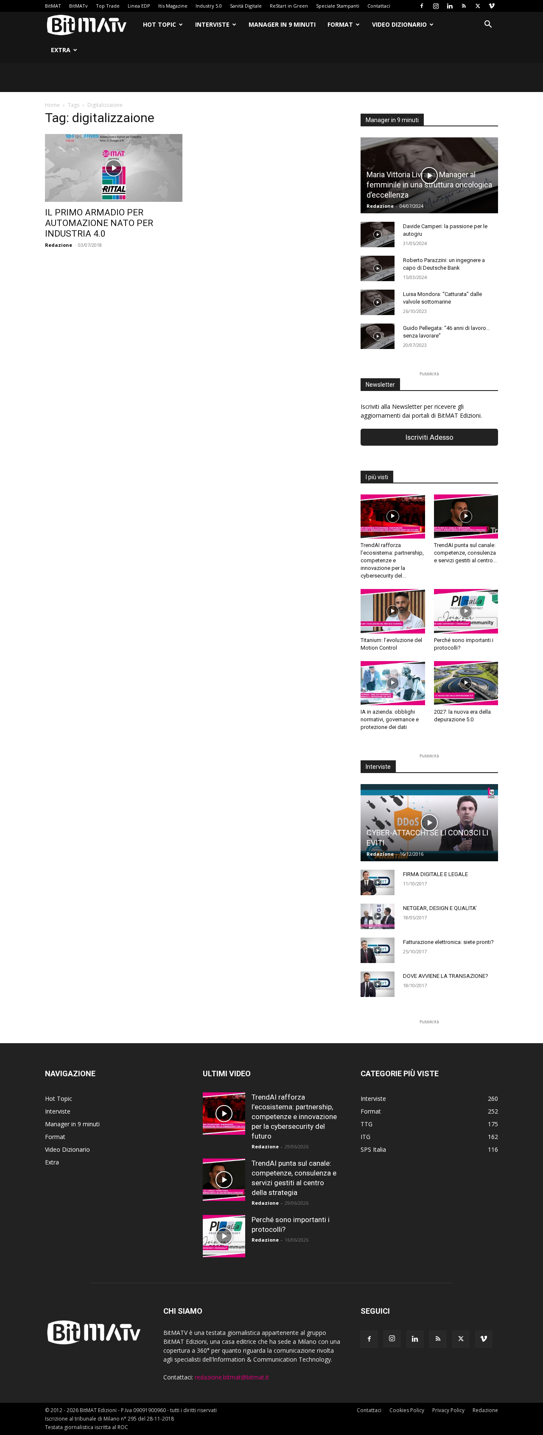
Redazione (58, 245)
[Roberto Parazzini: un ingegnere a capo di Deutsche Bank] (378, 268)
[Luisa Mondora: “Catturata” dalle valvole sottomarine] (378, 302)
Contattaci (378, 6)
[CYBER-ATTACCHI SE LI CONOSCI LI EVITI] (429, 822)
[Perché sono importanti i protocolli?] (466, 611)
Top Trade (108, 6)
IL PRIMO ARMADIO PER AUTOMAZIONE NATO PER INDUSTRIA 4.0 (99, 223)
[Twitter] (477, 6)
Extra (60, 50)
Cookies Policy (406, 1410)
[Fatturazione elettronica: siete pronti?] (378, 950)
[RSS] (463, 6)
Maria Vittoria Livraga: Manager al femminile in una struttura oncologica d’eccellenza (429, 184)
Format (340, 24)
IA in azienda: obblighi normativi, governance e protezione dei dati (390, 719)
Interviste (212, 24)
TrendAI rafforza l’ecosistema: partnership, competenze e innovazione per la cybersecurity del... (392, 560)
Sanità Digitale (246, 6)
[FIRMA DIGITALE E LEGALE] (378, 882)
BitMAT (53, 6)
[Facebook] (421, 6)
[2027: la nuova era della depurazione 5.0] (466, 683)
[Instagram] (435, 6)
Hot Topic (159, 24)
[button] (488, 25)
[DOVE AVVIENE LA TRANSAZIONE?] (378, 984)
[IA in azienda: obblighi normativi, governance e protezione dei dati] (393, 683)
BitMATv (78, 6)
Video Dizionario (399, 24)
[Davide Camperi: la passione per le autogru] (378, 234)
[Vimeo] (491, 6)
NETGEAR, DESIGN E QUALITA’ (440, 908)
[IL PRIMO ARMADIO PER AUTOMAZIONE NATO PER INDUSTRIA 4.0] (113, 168)
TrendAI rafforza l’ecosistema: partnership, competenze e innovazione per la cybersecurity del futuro (294, 1116)
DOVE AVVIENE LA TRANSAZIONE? (445, 976)
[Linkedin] (449, 6)
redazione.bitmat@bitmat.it (232, 1377)
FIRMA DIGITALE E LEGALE (435, 874)
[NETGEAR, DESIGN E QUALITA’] (378, 916)
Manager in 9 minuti (282, 24)
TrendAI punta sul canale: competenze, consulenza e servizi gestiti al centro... (465, 553)
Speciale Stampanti (337, 6)
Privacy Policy (448, 1410)
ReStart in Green (289, 6)
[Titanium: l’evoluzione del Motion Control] (393, 611)
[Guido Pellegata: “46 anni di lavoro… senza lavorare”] (378, 336)
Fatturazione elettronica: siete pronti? (448, 942)
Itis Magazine (173, 6)
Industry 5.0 (209, 6)
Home (52, 105)
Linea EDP (139, 6)
